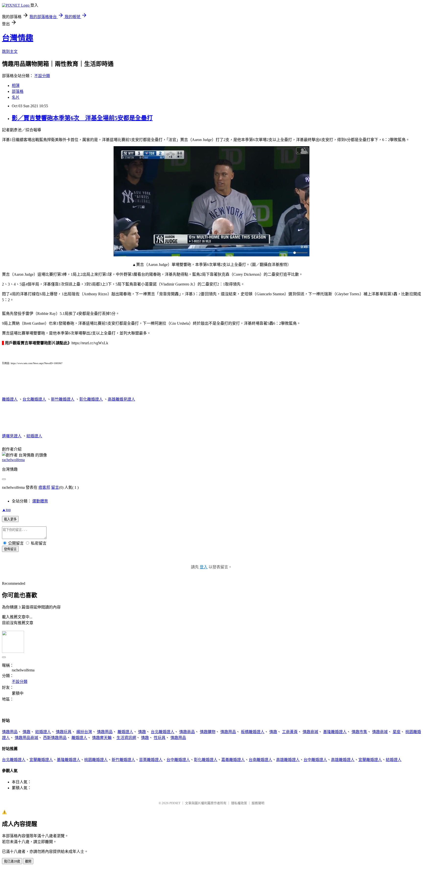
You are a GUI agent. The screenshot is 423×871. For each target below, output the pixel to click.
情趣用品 (10, 732)
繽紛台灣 (84, 732)
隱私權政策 (239, 803)
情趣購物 (207, 732)
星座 (396, 732)
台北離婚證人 (34, 399)
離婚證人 (10, 399)
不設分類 (42, 76)
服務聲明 (258, 803)
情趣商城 (310, 732)
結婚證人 (34, 436)
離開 (28, 861)
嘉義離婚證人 (233, 760)
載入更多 (10, 519)
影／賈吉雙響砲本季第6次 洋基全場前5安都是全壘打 (82, 118)
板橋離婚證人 (252, 732)
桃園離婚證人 (96, 760)
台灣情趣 (17, 38)
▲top (6, 510)
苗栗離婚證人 (151, 760)
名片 (16, 97)
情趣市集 (359, 732)
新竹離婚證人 (62, 399)
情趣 (26, 732)
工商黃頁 (290, 732)
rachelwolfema (13, 460)
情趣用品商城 (26, 738)
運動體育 (40, 501)
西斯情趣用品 (55, 738)
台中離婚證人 (178, 760)
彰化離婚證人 (91, 399)
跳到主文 (10, 51)
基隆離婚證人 (335, 732)
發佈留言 (10, 549)
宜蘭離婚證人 (41, 760)
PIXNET (174, 803)
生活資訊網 (126, 738)
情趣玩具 (63, 732)
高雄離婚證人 (288, 760)
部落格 (18, 91)
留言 (55, 487)
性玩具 (159, 738)
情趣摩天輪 (102, 738)
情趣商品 (187, 732)
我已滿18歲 (12, 861)
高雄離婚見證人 (121, 399)
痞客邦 (44, 487)
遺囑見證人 (12, 436)
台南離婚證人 (260, 760)
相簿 (16, 86)
